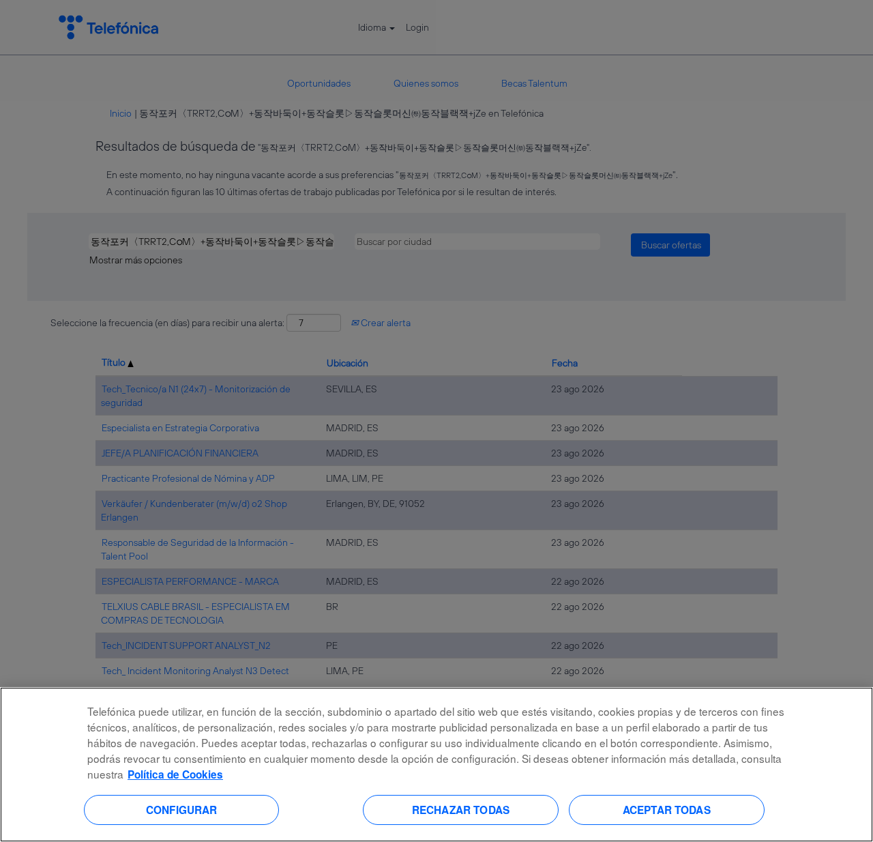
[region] (436, 764)
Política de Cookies (175, 774)
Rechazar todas (460, 809)
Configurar (182, 809)
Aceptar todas (667, 809)
